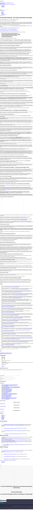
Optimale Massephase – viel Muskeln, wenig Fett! (6, 2)
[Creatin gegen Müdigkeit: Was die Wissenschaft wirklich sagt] (10, 384)
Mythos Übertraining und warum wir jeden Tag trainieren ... (7, 4)
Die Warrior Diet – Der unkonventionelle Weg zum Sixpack (11, 433)
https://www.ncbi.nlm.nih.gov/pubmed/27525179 (8, 323)
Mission (3, 11)
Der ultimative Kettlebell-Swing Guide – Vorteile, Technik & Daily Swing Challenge (15, 430)
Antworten (3, 366)
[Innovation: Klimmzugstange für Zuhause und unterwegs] (9, 397)
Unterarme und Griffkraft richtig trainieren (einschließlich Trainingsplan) (22, 441)
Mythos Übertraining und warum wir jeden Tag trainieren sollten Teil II (17, 425)
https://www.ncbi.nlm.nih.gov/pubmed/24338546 (25, 328)
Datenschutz (3, 461)
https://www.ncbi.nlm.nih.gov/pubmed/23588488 (8, 312)
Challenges (3, 416)
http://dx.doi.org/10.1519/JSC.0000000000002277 (15, 297)
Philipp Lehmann (6, 19)
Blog (2, 12)
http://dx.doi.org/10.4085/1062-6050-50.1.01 (21, 294)
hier (7, 508)
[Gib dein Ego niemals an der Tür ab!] (7, 395)
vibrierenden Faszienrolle (23, 219)
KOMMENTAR (2, 375)
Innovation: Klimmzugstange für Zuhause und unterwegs (9, 398)
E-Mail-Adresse (2, 378)
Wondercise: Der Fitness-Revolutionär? (7, 389)
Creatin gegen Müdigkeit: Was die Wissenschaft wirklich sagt (9, 385)
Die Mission (3, 6)
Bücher (2, 13)
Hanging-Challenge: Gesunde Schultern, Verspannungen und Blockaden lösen (14, 424)
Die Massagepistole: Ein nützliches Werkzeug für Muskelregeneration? (11, 387)
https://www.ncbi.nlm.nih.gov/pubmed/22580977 (17, 309)
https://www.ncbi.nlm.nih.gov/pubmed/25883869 (8, 326)
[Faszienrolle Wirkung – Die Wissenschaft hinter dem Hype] (9, 393)
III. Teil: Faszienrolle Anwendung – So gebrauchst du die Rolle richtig (9, 30)
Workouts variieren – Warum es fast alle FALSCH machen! (11, 428)
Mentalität (3, 418)
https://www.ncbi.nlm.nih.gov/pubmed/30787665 (21, 341)
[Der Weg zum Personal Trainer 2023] (7, 391)
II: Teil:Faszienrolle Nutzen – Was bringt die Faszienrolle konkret (8, 29)
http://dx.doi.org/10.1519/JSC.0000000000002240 (8, 306)
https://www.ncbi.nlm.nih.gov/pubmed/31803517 (21, 347)
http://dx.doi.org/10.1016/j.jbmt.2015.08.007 (25, 303)
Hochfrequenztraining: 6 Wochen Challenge (9, 456)
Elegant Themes (6, 460)
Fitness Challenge (2, 3)
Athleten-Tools (14, 19)
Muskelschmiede (4, 14)
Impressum (3, 462)
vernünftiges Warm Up (7, 188)
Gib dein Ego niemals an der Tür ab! (6, 396)
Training (17, 19)
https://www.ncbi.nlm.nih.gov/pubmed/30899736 (8, 344)
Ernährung (3, 417)
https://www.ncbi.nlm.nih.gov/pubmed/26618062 (9, 301)
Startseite (3, 5)
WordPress (14, 460)
